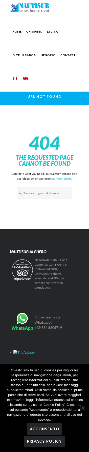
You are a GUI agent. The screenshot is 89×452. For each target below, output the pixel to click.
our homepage (61, 178)
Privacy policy (44, 441)
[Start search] (20, 193)
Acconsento (44, 429)
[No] (82, 408)
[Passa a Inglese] (25, 78)
